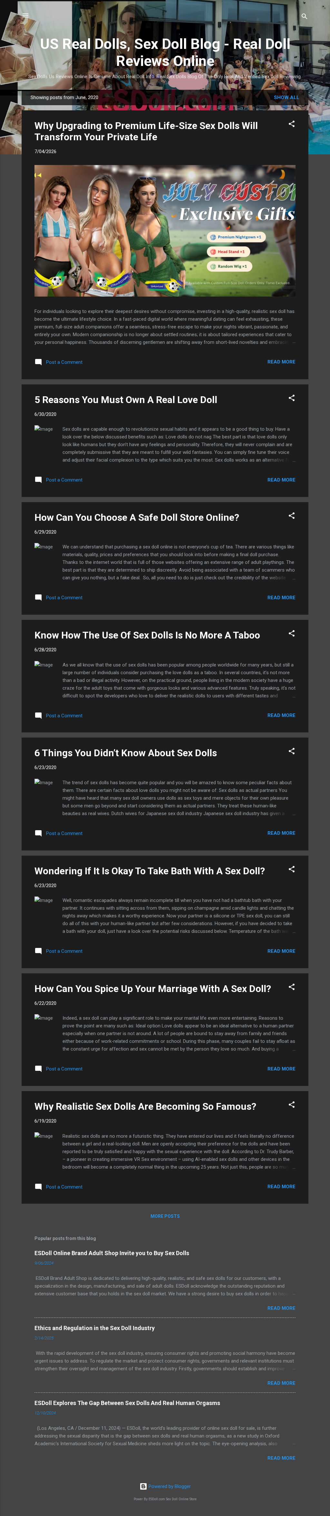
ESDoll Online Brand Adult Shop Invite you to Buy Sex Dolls (111, 1253)
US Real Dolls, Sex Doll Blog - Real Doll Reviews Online (165, 52)
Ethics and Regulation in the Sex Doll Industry (94, 1328)
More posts (165, 1216)
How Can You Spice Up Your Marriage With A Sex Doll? (152, 988)
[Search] (304, 17)
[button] (292, 125)
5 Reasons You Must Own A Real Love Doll (125, 399)
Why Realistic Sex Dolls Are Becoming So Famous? (145, 1106)
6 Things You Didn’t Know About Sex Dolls (125, 752)
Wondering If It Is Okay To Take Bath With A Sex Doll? (149, 871)
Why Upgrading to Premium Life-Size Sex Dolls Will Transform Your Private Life (146, 131)
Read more (281, 362)
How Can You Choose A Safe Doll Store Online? (136, 517)
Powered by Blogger (169, 1486)
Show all (286, 97)
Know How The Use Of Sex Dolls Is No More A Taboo (147, 635)
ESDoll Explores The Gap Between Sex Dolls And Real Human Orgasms (127, 1403)
